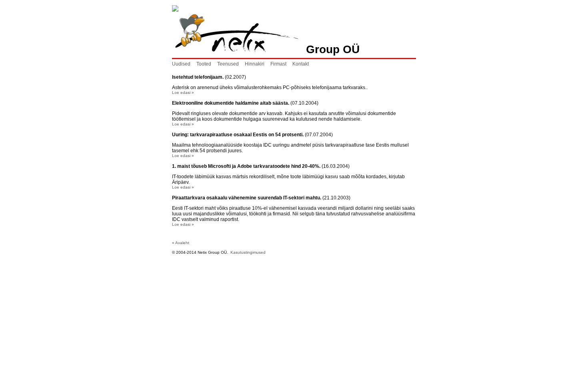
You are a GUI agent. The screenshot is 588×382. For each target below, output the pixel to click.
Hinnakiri (254, 64)
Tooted (203, 64)
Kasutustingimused (248, 252)
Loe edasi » (183, 92)
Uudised (181, 64)
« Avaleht (180, 243)
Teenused (228, 64)
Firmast (278, 64)
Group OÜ (330, 49)
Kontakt (300, 64)
